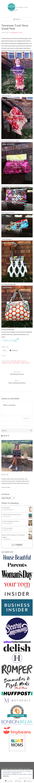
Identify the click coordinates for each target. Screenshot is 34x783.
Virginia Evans (8, 530)
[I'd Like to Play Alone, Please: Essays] (30, 518)
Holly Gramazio (8, 509)
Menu (18, 19)
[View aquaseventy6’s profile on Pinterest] (8, 436)
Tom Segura (7, 516)
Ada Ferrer (7, 539)
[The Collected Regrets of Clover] (30, 525)
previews (15, 363)
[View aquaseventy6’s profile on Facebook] (2, 436)
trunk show (25, 363)
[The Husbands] (30, 511)
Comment (26, 418)
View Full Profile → (6, 487)
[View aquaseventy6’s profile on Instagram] (6, 436)
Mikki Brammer (8, 523)
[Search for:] (17, 430)
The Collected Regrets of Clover (10, 521)
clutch (24, 361)
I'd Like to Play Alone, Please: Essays (11, 514)
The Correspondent (7, 528)
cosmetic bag (6, 363)
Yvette (5, 475)
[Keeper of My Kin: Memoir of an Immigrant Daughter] (30, 538)
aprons (13, 361)
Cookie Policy (6, 776)
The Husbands (6, 507)
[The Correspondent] (30, 532)
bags (19, 361)
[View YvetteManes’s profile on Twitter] (4, 436)
